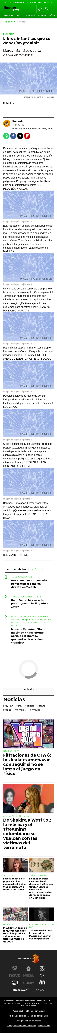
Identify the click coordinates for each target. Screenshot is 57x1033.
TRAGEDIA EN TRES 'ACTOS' (26, 596)
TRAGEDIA (8, 875)
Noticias (30, 15)
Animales (20, 710)
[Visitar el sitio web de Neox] (42, 968)
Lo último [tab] (37, 569)
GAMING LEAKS (11, 751)
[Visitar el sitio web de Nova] (14, 975)
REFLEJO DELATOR (21, 577)
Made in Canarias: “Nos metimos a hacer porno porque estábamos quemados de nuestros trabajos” (27, 636)
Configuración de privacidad (28, 1021)
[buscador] (47, 9)
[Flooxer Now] (15, 9)
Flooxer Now (9, 22)
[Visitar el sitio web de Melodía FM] (42, 982)
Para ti (42, 15)
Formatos (34, 710)
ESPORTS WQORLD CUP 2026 (41, 926)
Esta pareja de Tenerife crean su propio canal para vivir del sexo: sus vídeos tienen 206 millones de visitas (31, 621)
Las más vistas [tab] (15, 569)
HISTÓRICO (8, 924)
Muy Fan (8, 15)
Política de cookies (17, 1016)
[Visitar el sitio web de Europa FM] (28, 982)
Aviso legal (18, 1011)
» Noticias (22, 22)
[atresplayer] (40, 9)
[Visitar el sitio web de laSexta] (28, 968)
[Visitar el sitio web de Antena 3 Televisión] (14, 968)
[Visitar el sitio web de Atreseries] (42, 975)
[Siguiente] (51, 2)
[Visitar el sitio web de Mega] (28, 975)
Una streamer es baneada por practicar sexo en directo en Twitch (29, 584)
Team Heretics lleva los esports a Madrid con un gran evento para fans (40, 934)
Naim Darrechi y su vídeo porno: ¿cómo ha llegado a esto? (29, 604)
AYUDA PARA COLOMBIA (16, 816)
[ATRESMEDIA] (28, 959)
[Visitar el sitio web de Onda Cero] (14, 982)
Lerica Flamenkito (17, 2)
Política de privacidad (34, 1011)
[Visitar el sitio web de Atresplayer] (22, 990)
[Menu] (53, 8)
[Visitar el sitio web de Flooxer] (38, 990)
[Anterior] (5, 2)
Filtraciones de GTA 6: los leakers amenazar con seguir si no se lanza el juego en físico (27, 764)
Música (7, 710)
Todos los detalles (38, 875)
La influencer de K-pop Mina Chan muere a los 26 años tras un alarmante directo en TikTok (14, 884)
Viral (19, 15)
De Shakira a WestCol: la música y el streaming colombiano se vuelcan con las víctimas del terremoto (27, 834)
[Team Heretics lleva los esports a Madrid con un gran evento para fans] (41, 914)
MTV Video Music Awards (38, 2)
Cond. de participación (38, 1016)
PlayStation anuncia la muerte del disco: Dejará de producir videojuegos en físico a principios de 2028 (15, 935)
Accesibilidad (44, 1025)
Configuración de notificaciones (21, 1025)
